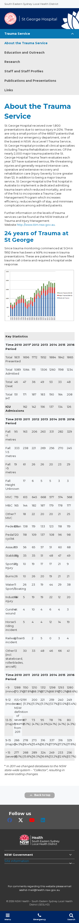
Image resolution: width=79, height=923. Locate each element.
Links (8, 90)
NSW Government (18, 854)
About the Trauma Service (26, 43)
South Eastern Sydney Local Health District (31, 3)
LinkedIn (43, 820)
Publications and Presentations (30, 80)
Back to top (42, 795)
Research (12, 62)
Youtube (31, 820)
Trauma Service (17, 33)
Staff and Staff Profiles (23, 71)
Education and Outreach (24, 52)
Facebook (9, 820)
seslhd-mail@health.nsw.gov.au (39, 890)
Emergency (39, 919)
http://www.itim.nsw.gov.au (36, 224)
